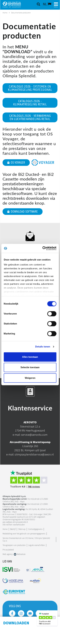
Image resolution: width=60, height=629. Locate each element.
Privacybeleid (8, 549)
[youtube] (30, 613)
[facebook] (12, 613)
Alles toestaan (30, 356)
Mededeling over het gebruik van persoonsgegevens (24, 533)
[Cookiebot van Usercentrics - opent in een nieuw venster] (42, 248)
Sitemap (21, 529)
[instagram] (21, 613)
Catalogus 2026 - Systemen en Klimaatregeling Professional (30, 88)
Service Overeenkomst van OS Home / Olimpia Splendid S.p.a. (26, 539)
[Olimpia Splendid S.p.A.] (14, 4)
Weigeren (30, 378)
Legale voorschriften (36, 545)
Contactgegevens (35, 529)
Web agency (8, 554)
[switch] (51, 313)
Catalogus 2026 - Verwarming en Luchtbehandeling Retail (30, 117)
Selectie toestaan (30, 367)
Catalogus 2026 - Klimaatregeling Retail (30, 103)
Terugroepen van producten (14, 545)
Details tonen (42, 346)
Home (5, 12)
